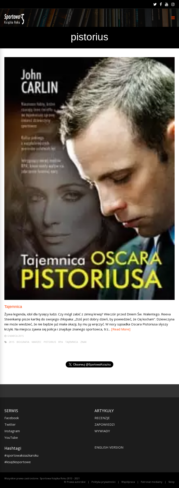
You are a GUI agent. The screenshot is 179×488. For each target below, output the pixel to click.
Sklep (171, 481)
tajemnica (71, 342)
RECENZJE (102, 418)
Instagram (12, 431)
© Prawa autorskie (75, 481)
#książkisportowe (17, 462)
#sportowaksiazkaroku (21, 455)
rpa (60, 342)
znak (83, 342)
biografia (23, 342)
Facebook (11, 418)
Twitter (10, 424)
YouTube (11, 437)
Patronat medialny (151, 481)
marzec (36, 342)
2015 (11, 342)
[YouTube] (166, 4)
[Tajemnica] (89, 299)
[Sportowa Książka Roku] (15, 23)
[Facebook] (161, 4)
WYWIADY (102, 431)
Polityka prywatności (103, 481)
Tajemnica (13, 306)
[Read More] (120, 329)
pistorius (50, 342)
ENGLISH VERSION (109, 447)
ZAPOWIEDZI (105, 424)
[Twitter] (155, 4)
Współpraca (128, 481)
